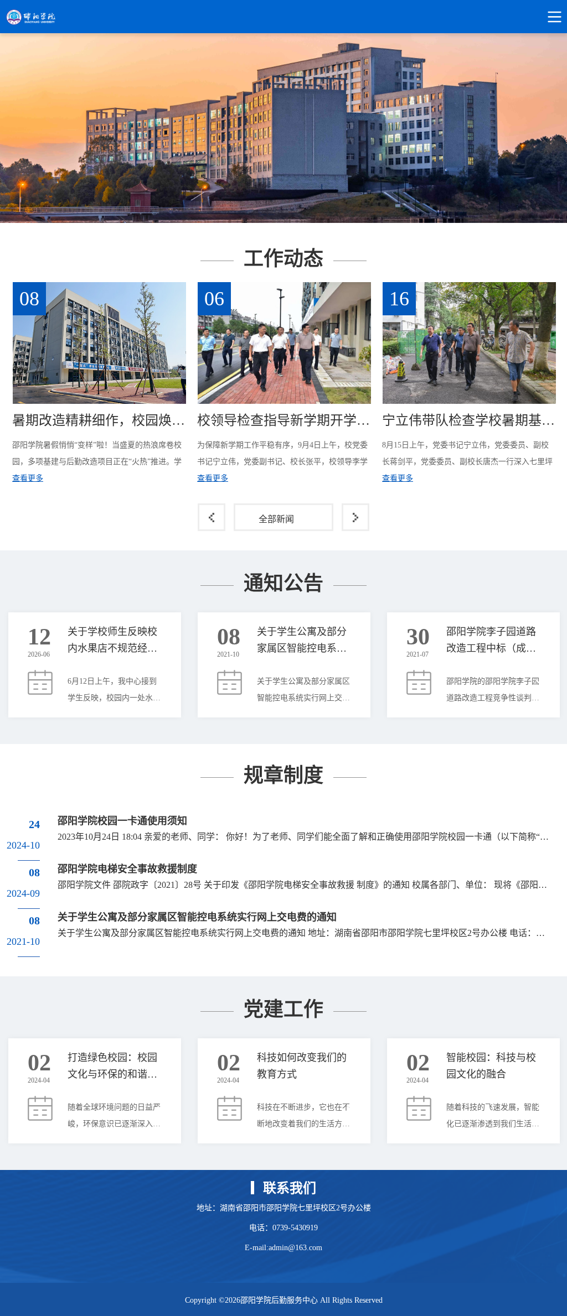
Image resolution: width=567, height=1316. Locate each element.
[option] (283, 128)
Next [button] (554, 384)
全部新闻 (276, 519)
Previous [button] (12, 384)
